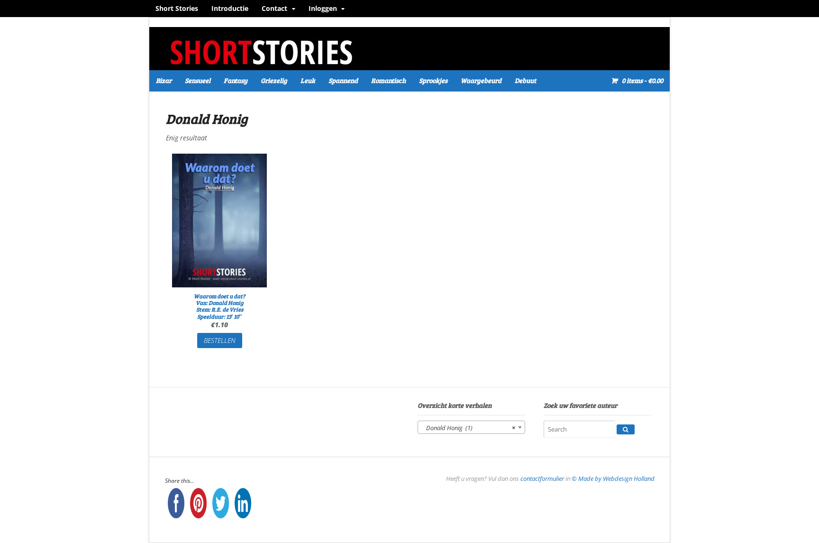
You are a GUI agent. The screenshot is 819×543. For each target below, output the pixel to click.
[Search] (626, 429)
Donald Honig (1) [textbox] (468, 427)
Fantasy (235, 80)
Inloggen (323, 8)
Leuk (307, 80)
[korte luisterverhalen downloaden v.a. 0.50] (260, 63)
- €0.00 (642, 80)
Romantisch (388, 80)
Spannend (343, 80)
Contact (274, 8)
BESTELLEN (220, 340)
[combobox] (471, 427)
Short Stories (176, 8)
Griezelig (274, 80)
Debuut (525, 80)
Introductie (229, 8)
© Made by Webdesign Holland (613, 478)
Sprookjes (433, 80)
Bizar (164, 80)
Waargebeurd (481, 80)
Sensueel (197, 80)
